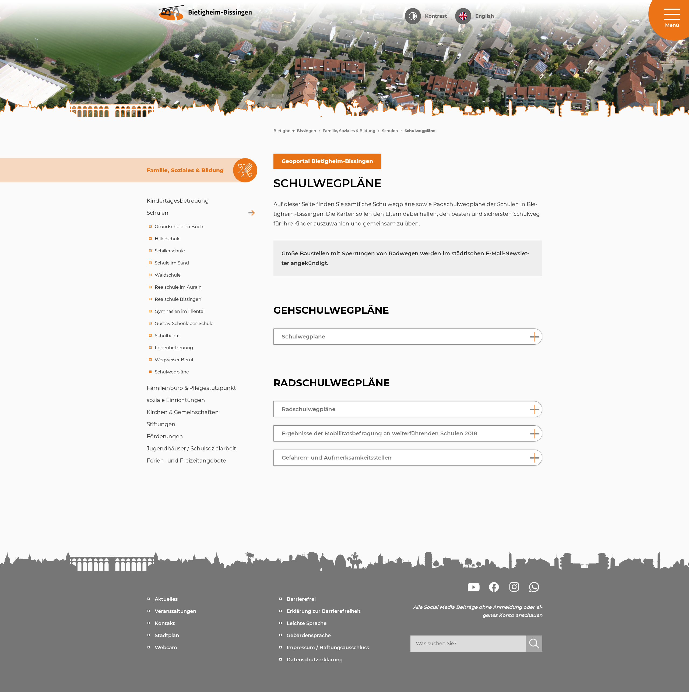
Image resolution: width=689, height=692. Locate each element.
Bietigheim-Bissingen (294, 130)
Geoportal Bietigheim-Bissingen (327, 161)
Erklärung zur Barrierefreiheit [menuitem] (324, 611)
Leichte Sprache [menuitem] (306, 623)
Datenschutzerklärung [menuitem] (315, 660)
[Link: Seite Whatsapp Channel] (534, 587)
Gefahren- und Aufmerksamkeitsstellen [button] (337, 457)
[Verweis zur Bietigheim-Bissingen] (215, 12)
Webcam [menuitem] (166, 648)
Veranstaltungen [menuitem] (175, 611)
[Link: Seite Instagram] (514, 587)
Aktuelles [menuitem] (166, 599)
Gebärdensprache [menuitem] (309, 635)
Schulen (390, 130)
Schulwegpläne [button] (303, 336)
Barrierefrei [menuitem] (301, 599)
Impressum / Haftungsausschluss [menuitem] (328, 648)
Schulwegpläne (420, 130)
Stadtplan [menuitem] (167, 635)
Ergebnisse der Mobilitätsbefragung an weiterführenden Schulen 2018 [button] (379, 433)
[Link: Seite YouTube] (474, 587)
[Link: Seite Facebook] (494, 587)
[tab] (407, 337)
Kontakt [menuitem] (165, 623)
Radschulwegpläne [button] (308, 409)
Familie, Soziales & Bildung (349, 130)
